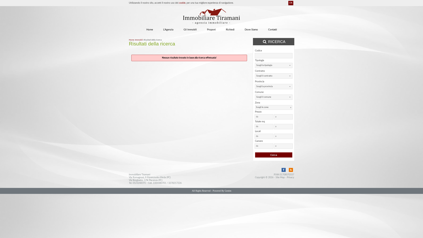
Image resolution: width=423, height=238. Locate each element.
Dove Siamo (251, 29)
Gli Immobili (190, 29)
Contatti (272, 29)
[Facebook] (283, 170)
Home (149, 29)
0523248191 (139, 183)
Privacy (290, 177)
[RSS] (291, 170)
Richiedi (230, 29)
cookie (182, 3)
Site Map (280, 177)
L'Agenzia (168, 29)
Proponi (211, 29)
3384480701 (159, 183)
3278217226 (175, 183)
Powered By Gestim (222, 191)
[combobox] (273, 65)
